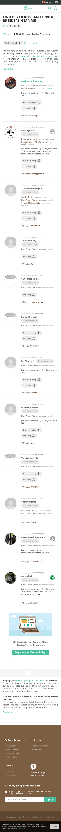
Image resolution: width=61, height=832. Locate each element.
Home (5, 26)
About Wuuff (11, 771)
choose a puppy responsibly (28, 680)
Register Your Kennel (40, 746)
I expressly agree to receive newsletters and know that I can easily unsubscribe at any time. (32, 792)
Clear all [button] (36, 43)
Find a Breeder (12, 749)
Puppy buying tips (13, 753)
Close (55, 826)
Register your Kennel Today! (30, 652)
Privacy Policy (50, 817)
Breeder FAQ (37, 749)
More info (21, 829)
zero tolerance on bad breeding (37, 56)
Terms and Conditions (35, 817)
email (41, 775)
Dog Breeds (11, 746)
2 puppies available (44, 88)
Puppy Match (11, 757)
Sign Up (50, 799)
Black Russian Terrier (13, 43)
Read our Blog (11, 775)
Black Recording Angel (32, 81)
